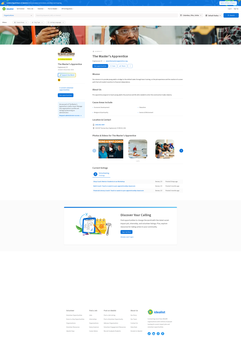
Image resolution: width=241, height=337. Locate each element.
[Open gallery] (110, 149)
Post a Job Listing (109, 315)
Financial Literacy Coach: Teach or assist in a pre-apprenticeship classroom (118, 191)
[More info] (191, 15)
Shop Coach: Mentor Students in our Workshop (109, 182)
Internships (93, 319)
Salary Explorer (94, 327)
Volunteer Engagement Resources (115, 327)
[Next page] (181, 151)
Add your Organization (111, 323)
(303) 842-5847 (100, 125)
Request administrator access (69, 115)
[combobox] (106, 15)
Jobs (90, 315)
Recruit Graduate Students (112, 331)
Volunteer (40, 9)
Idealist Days (70, 331)
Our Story (134, 315)
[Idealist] (7, 8)
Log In (230, 9)
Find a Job (30, 9)
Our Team (134, 319)
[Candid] (59, 80)
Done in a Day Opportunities (75, 319)
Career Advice (93, 331)
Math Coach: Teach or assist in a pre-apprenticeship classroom (114, 186)
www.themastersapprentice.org (116, 61)
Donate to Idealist (136, 331)
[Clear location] (200, 15)
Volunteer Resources (73, 327)
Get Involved (20, 9)
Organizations (71, 323)
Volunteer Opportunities (74, 315)
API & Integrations (67, 9)
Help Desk (134, 327)
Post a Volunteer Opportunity (113, 319)
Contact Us (134, 323)
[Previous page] (94, 151)
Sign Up (236, 9)
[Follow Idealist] (149, 333)
